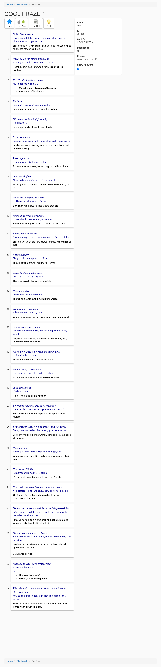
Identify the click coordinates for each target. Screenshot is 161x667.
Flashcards (22, 4)
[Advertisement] (100, 106)
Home (10, 4)
